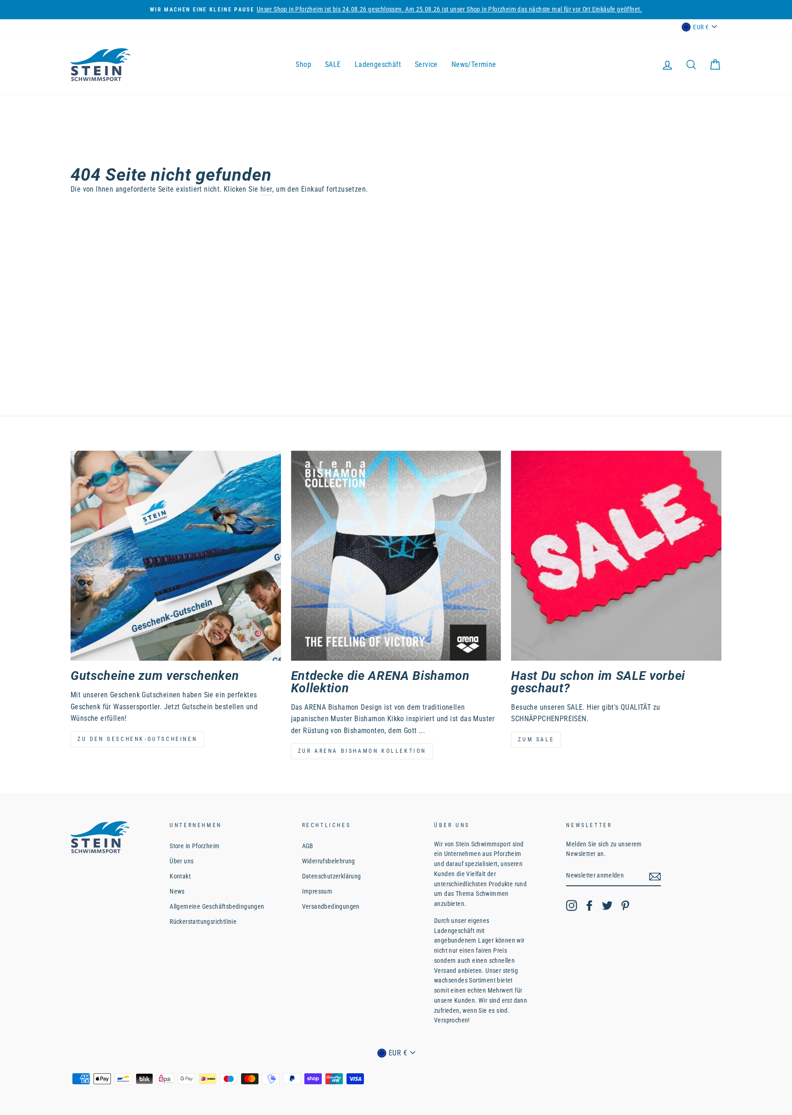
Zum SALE (536, 739)
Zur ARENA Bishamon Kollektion (362, 751)
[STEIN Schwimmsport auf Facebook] (589, 905)
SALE (333, 64)
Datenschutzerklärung (331, 876)
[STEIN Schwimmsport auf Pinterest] (625, 905)
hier (266, 189)
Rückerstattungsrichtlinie (203, 921)
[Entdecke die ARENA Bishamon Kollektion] (396, 556)
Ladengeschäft (378, 64)
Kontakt (180, 876)
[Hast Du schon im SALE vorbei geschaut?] (616, 556)
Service (426, 64)
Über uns (181, 861)
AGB (308, 846)
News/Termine (473, 64)
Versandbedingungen (331, 906)
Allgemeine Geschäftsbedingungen (217, 906)
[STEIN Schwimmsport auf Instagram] (571, 905)
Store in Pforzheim (195, 846)
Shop (303, 64)
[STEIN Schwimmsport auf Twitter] (607, 905)
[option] (396, 10)
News (177, 891)
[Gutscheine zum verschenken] (176, 556)
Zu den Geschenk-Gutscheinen (137, 739)
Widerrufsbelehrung (328, 861)
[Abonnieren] (655, 876)
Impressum (317, 891)
